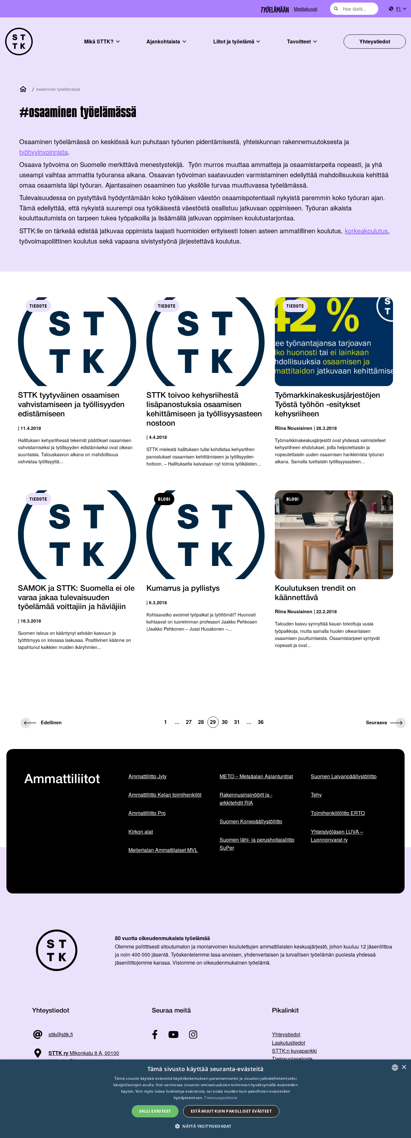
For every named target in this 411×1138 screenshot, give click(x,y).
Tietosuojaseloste (292, 1058)
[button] (205, 1126)
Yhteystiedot (374, 41)
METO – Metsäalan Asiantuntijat (256, 776)
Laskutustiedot (288, 1042)
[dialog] (205, 1098)
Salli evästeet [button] (155, 1111)
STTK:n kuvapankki (294, 1050)
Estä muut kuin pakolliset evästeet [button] (231, 1111)
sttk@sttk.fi (60, 1034)
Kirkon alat (140, 831)
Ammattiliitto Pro (147, 813)
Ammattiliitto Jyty (147, 776)
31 (237, 722)
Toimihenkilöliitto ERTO (338, 813)
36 (261, 722)
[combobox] (354, 9)
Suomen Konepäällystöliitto (251, 821)
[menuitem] (401, 9)
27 (189, 722)
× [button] (403, 1067)
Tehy (316, 794)
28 (201, 722)
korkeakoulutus (366, 230)
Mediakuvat (305, 8)
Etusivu (24, 89)
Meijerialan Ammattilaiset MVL (163, 850)
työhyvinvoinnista (43, 151)
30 (225, 722)
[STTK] (19, 41)
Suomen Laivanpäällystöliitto (344, 776)
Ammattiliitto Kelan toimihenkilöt (164, 794)
